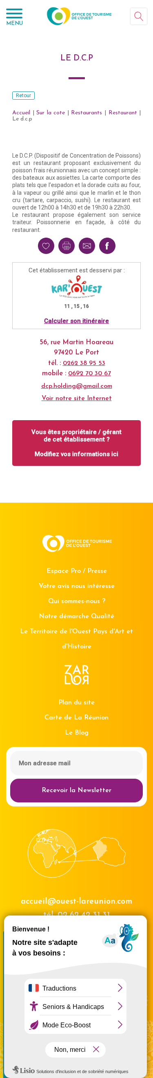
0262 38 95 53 (84, 363)
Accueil (21, 113)
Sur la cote (50, 113)
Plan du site (76, 702)
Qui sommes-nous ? (76, 601)
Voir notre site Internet (77, 398)
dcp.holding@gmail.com (76, 386)
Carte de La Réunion (76, 718)
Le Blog (77, 733)
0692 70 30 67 (89, 373)
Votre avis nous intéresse (77, 586)
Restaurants (86, 113)
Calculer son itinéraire (76, 321)
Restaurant (123, 113)
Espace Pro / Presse (77, 571)
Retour (23, 95)
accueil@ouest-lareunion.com (76, 902)
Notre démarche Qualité (76, 616)
